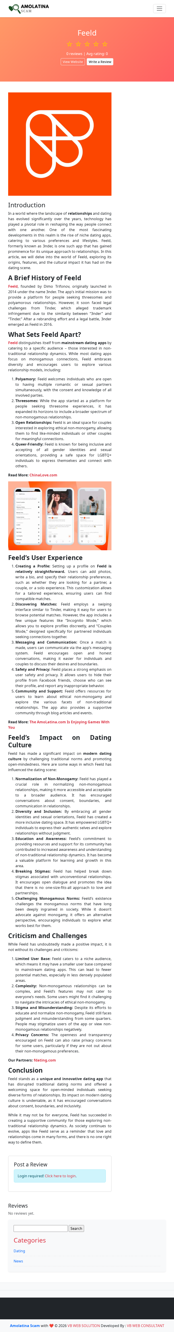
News (18, 1261)
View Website (73, 62)
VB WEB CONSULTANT (145, 1325)
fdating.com (45, 1060)
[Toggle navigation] (159, 8)
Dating (19, 1250)
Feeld (13, 286)
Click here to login (60, 1175)
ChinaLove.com (43, 475)
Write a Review (100, 62)
